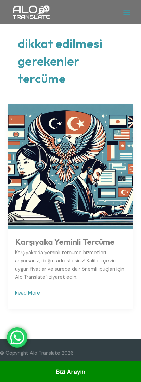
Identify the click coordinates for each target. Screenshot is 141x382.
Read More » (29, 292)
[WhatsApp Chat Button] (17, 337)
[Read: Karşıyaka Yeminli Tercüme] (70, 166)
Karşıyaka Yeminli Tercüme (65, 241)
